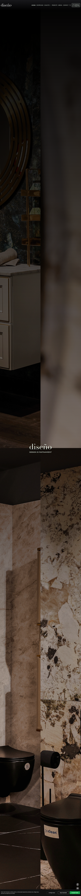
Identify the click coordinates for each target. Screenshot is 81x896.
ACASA (34, 5)
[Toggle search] (70, 5)
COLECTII (46, 5)
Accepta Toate (75, 892)
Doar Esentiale (63, 892)
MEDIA (60, 5)
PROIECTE (54, 5)
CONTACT (65, 5)
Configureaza (52, 892)
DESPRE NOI (39, 5)
